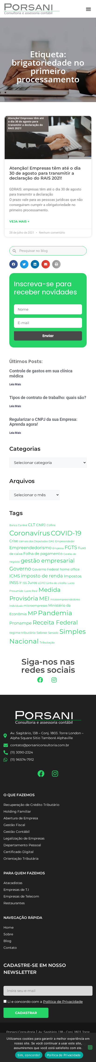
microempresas (35, 605)
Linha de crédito (56, 583)
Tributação (47, 642)
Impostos (73, 576)
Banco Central (18, 525)
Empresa (58, 548)
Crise (13, 541)
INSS (13, 582)
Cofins (51, 525)
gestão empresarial (48, 560)
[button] (88, 9)
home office (69, 569)
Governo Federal (45, 569)
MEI (44, 598)
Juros (32, 583)
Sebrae (42, 632)
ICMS (14, 576)
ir (20, 582)
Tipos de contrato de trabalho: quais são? (47, 397)
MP (32, 613)
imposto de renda (42, 576)
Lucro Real (31, 590)
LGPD (41, 583)
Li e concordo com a (45, 1001)
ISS (25, 583)
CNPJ (41, 525)
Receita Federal (55, 622)
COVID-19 (66, 533)
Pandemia (55, 613)
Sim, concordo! (28, 1055)
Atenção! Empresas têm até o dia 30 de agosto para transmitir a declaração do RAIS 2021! (45, 173)
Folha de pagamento (42, 553)
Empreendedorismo (30, 547)
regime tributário (22, 632)
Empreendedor (65, 541)
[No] (90, 1047)
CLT (31, 524)
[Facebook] (40, 679)
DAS (51, 541)
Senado (53, 632)
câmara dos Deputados (33, 541)
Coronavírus (29, 533)
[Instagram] (54, 679)
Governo (20, 569)
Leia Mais (15, 384)
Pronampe (20, 623)
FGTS (71, 547)
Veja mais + (19, 221)
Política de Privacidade (64, 1055)
